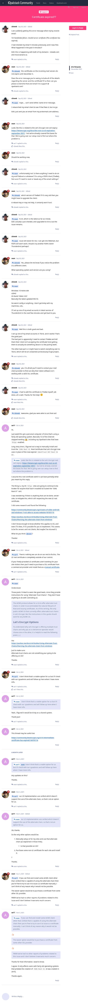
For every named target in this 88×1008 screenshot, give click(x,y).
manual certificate (52, 567)
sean (16, 103)
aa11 (16, 555)
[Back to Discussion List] (3, 3)
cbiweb (17, 71)
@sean (29, 534)
